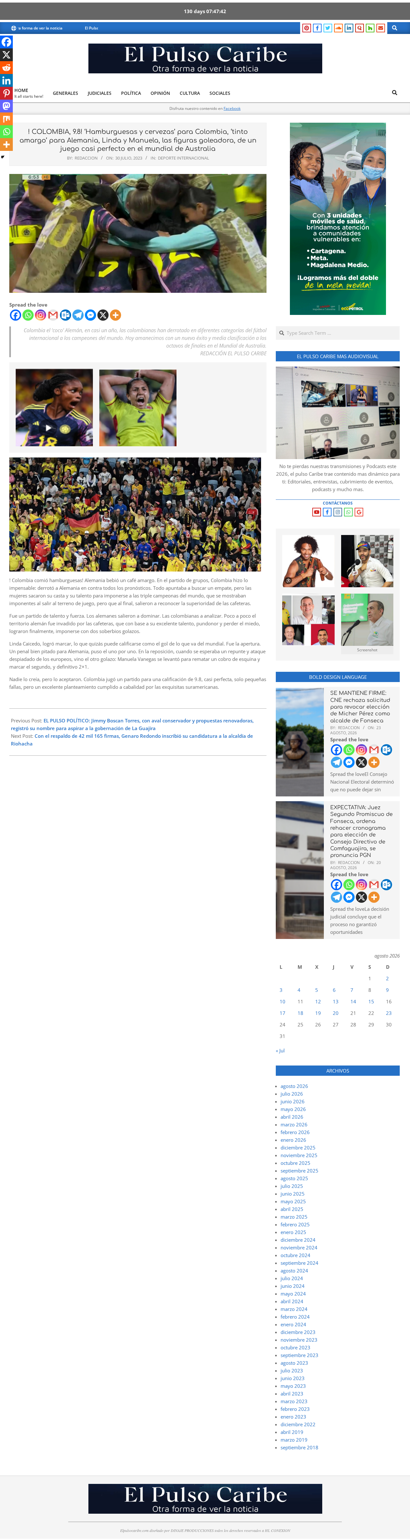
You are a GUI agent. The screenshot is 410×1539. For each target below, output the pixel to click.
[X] (103, 315)
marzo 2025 (294, 1217)
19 (318, 1013)
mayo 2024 (293, 1293)
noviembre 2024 (299, 1247)
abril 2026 (292, 1117)
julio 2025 (292, 1186)
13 (336, 1001)
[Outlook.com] (65, 315)
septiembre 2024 (299, 1263)
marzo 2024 (294, 1309)
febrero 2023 (295, 1409)
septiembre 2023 (299, 1355)
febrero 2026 (295, 1132)
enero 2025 (293, 1232)
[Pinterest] (6, 93)
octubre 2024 (295, 1255)
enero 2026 (293, 1140)
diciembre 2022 (298, 1424)
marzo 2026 (294, 1124)
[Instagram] (40, 315)
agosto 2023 (294, 1363)
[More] (115, 315)
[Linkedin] (6, 80)
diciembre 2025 (298, 1147)
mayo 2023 (293, 1386)
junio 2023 (293, 1378)
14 (353, 1001)
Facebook (232, 108)
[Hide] (2, 157)
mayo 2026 (293, 1109)
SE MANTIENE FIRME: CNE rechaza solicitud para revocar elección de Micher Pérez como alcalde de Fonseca (360, 706)
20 (336, 1013)
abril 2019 (292, 1432)
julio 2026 (292, 1093)
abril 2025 (292, 1209)
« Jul (280, 1050)
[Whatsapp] (28, 315)
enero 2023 (293, 1416)
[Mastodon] (6, 106)
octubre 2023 (295, 1347)
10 (282, 1001)
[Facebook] (15, 315)
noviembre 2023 (299, 1340)
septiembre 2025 (299, 1170)
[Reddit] (6, 67)
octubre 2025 (295, 1163)
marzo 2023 (294, 1401)
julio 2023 (292, 1370)
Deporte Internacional (183, 158)
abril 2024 (292, 1301)
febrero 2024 (295, 1316)
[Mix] (6, 118)
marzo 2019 (294, 1439)
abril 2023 (292, 1393)
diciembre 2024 (298, 1240)
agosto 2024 (294, 1270)
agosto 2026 (294, 1086)
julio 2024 (292, 1278)
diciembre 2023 (298, 1332)
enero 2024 (293, 1324)
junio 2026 (293, 1101)
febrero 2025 (295, 1224)
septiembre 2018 (299, 1447)
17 (282, 1013)
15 (371, 1001)
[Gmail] (53, 315)
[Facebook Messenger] (90, 315)
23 (389, 1013)
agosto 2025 (294, 1178)
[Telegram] (78, 315)
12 (318, 1001)
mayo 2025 (293, 1201)
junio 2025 (293, 1193)
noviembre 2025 (299, 1155)
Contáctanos (338, 503)
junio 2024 (293, 1286)
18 (300, 1013)
